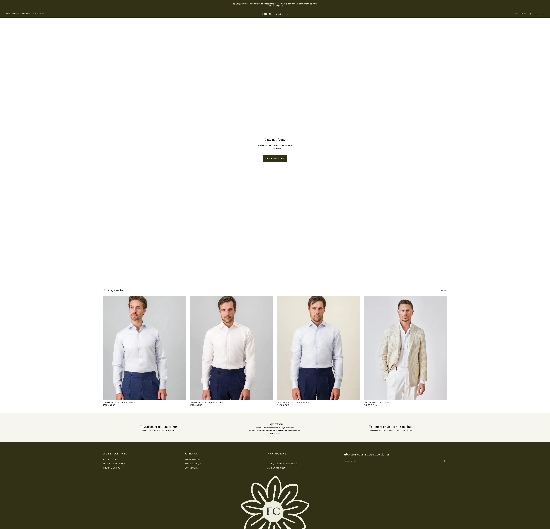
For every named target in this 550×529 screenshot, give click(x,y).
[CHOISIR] (181, 395)
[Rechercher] (530, 14)
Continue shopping (275, 159)
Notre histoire (193, 459)
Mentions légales (276, 468)
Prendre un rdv (111, 468)
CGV (269, 459)
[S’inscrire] (444, 461)
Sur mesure (191, 468)
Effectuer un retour (114, 463)
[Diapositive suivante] (182, 348)
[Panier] (542, 14)
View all (444, 291)
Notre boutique (193, 463)
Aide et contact (111, 459)
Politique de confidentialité (282, 463)
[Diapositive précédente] (107, 348)
